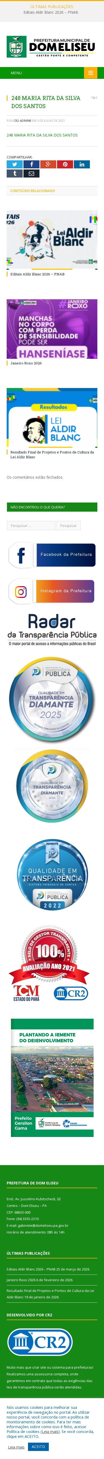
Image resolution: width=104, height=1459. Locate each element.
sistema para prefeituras (72, 1367)
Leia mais (50, 1431)
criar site (39, 1367)
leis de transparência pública (30, 1387)
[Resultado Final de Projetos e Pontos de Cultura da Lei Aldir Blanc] (52, 418)
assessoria (43, 1374)
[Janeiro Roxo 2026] (52, 329)
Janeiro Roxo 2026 (26, 363)
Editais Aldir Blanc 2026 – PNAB (50, 12)
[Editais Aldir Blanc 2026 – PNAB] (52, 240)
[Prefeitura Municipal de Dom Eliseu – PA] (52, 45)
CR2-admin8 (22, 121)
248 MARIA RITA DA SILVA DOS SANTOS (42, 135)
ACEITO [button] (38, 1446)
